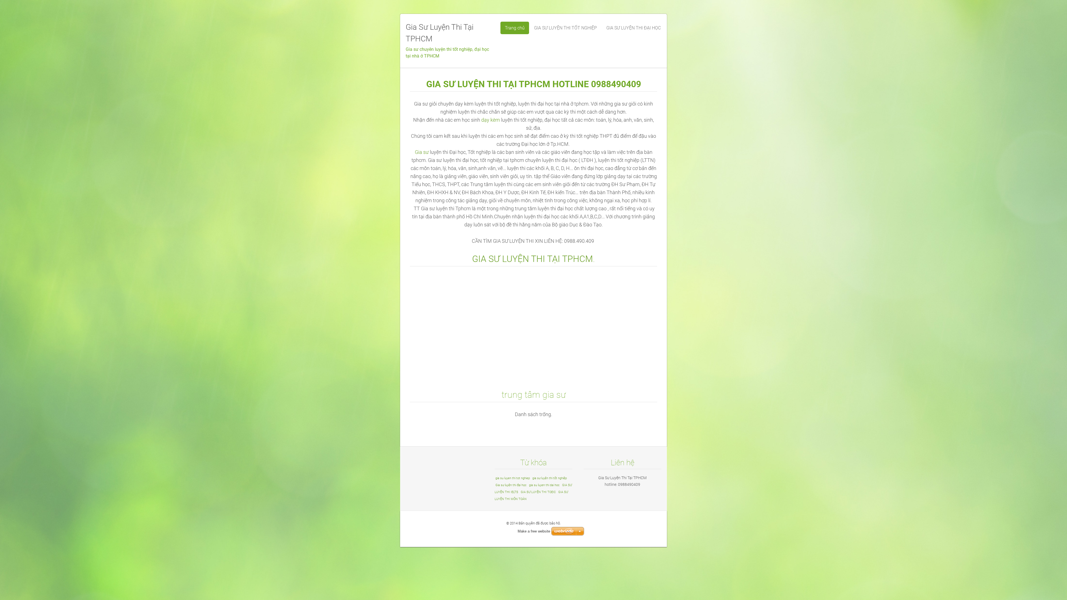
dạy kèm (490, 120)
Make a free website (534, 531)
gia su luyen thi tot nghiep (512, 478)
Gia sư (422, 152)
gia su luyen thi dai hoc (544, 485)
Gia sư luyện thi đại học (511, 485)
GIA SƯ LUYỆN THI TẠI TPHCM (532, 259)
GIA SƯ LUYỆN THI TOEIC (538, 492)
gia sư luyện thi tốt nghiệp (549, 478)
